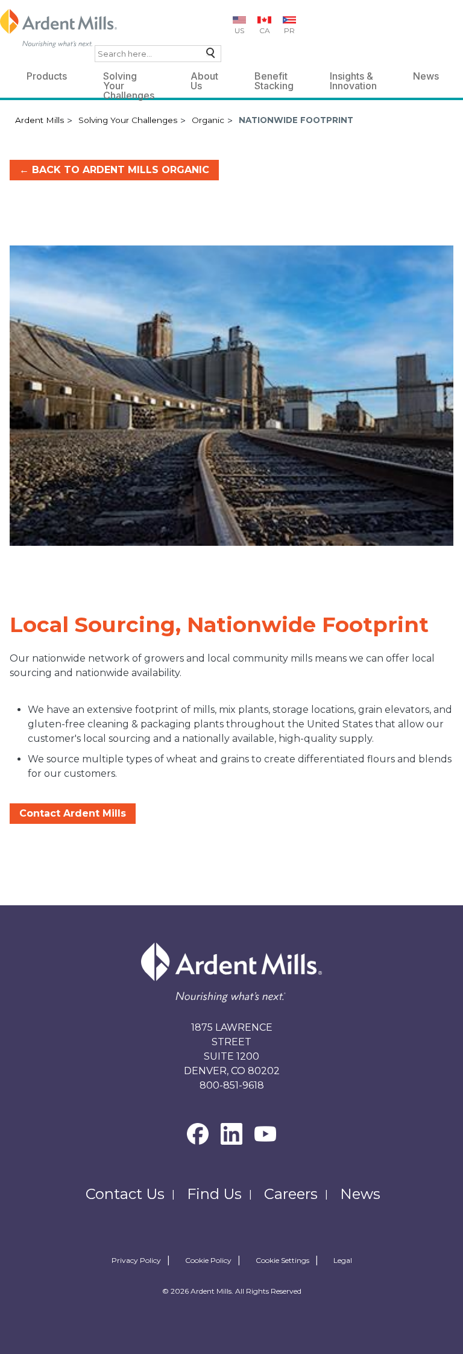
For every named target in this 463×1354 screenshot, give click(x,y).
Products (47, 76)
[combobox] (158, 53)
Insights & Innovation (353, 78)
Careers (291, 1194)
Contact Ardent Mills (72, 813)
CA (264, 30)
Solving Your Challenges (128, 78)
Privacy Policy (136, 1260)
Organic (208, 120)
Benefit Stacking (274, 78)
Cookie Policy (208, 1260)
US (239, 30)
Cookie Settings (282, 1260)
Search (207, 55)
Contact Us (125, 1194)
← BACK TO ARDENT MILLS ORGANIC (114, 170)
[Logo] (58, 28)
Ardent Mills (39, 120)
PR (289, 30)
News (426, 76)
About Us (204, 78)
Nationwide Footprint (296, 120)
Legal (342, 1260)
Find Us (214, 1194)
